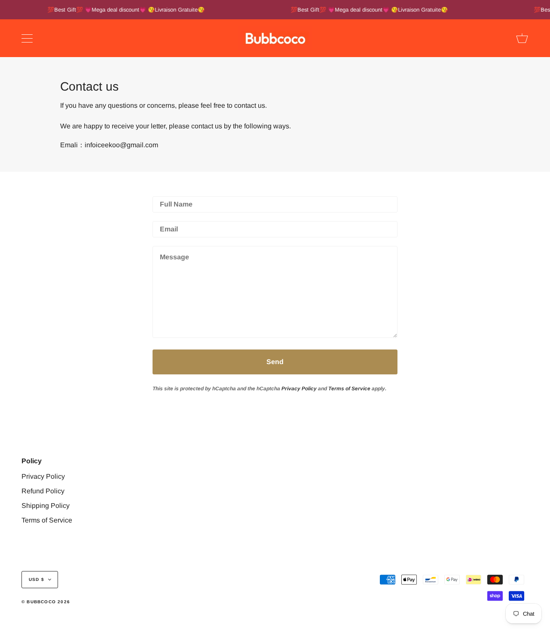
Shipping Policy (45, 505)
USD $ (36, 579)
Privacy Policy (299, 389)
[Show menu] (27, 38)
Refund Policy (42, 491)
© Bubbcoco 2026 (45, 601)
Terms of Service (349, 389)
